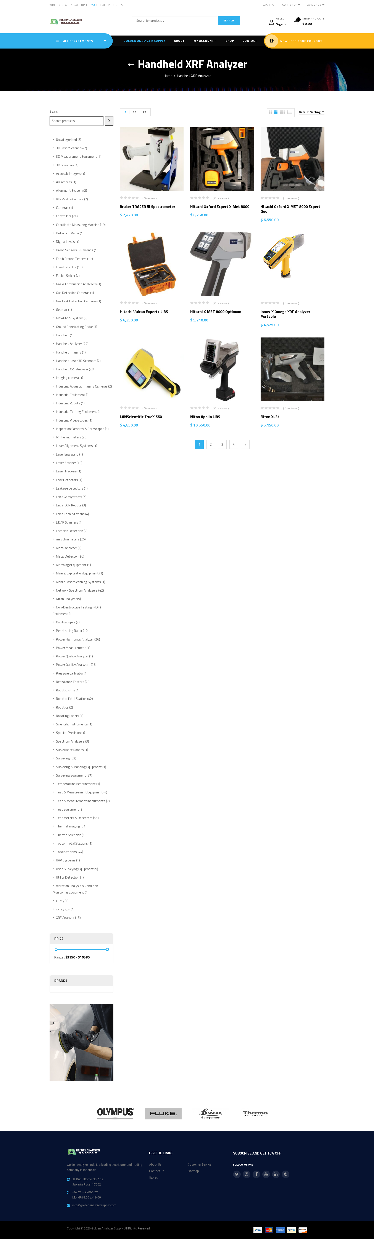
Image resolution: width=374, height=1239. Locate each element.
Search (54, 111)
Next (245, 444)
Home (167, 75)
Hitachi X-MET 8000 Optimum (215, 312)
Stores (153, 1177)
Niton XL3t (270, 417)
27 (144, 112)
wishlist (269, 5)
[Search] (109, 121)
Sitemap (193, 1171)
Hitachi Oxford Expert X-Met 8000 (219, 206)
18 (134, 112)
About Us (155, 1164)
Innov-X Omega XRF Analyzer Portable (285, 314)
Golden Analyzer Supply (107, 1228)
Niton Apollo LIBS (205, 417)
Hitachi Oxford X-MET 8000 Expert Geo (290, 209)
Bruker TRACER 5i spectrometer (147, 206)
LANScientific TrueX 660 (141, 417)
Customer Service (199, 1164)
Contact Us (156, 1171)
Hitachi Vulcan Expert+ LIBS (144, 312)
